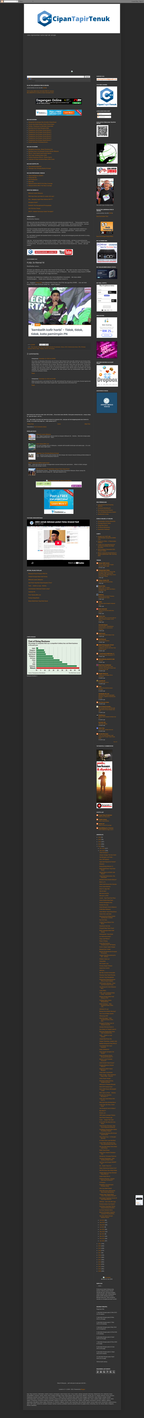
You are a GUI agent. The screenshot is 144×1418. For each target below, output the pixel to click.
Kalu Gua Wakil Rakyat (105, 1188)
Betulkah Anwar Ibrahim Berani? (108, 879)
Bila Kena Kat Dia (104, 893)
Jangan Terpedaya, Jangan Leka (108, 1041)
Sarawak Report (103, 625)
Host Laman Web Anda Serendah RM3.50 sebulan (40, 91)
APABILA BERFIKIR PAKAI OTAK (106, 635)
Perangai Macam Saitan (104, 523)
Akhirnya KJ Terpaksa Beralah (107, 1084)
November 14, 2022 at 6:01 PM (47, 378)
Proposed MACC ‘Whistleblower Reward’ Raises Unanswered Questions (106, 628)
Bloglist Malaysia (103, 673)
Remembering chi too (104, 682)
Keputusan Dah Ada (104, 926)
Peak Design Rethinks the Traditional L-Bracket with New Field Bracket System (107, 648)
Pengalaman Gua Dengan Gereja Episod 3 (39, 134)
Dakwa (62, 347)
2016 (99, 1255)
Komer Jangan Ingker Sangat (107, 947)
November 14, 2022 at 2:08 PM (47, 358)
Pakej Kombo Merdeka (104, 640)
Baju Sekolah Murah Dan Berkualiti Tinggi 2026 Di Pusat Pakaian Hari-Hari (107, 710)
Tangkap (42, 348)
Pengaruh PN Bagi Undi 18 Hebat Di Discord (106, 1024)
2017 (99, 1252)
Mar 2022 (102, 1236)
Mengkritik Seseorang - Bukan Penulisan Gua (40, 149)
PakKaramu (102, 633)
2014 (99, 1259)
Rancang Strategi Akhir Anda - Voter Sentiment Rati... (107, 1032)
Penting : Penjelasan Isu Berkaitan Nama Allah (40, 126)
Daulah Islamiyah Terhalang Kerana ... (38, 142)
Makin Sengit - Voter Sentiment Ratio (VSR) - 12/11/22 (107, 1075)
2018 (99, 1250)
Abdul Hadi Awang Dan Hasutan (108, 884)
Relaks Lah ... (103, 1113)
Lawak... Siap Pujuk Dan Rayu (107, 898)
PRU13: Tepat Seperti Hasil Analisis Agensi (39, 153)
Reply (33, 373)
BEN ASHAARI (103, 609)
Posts (100, 114)
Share (137, 1203)
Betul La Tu (102, 882)
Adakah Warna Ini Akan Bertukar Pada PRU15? (108, 1173)
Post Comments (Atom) (40, 427)
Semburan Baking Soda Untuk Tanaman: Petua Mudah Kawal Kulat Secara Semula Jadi (107, 668)
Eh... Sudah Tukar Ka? (105, 1166)
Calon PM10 (102, 990)
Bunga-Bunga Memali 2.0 (106, 866)
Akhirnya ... (102, 970)
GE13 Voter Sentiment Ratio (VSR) (37, 155)
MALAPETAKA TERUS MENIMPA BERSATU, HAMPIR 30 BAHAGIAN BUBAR (107, 697)
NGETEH (101, 660)
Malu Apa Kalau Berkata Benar (107, 1102)
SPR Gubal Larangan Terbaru (107, 1115)
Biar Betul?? (102, 1110)
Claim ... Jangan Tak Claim (106, 1120)
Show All (115, 741)
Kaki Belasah (102, 639)
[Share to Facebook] (46, 345)
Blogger (83, 1389)
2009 (99, 1271)
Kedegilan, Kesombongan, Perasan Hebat (106, 1185)
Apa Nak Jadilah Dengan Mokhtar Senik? (106, 1216)
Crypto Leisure (103, 819)
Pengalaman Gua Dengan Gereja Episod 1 (39, 130)
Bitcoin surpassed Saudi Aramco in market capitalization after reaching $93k (107, 554)
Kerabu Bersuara (103, 734)
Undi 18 (46, 348)
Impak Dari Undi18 (104, 968)
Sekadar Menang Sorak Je (106, 1027)
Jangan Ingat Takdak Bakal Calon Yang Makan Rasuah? (107, 1195)
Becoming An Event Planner (105, 510)
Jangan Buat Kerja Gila (105, 1039)
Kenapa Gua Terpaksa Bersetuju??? (105, 1095)
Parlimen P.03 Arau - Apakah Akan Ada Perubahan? (107, 1179)
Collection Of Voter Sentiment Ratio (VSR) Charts (41, 159)
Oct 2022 (102, 1220)
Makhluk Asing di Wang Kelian (106, 581)
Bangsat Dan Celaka (104, 949)
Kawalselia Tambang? (104, 529)
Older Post (87, 424)
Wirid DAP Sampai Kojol (105, 1086)
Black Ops (31, 181)
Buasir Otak (102, 586)
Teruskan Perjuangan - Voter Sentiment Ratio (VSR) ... (107, 1159)
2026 (99, 837)
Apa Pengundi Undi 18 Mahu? (107, 1108)
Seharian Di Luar (104, 1009)
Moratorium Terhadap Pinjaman (107, 1156)
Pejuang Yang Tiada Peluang (107, 975)
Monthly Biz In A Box (103, 514)
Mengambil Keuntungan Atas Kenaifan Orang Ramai (42, 122)
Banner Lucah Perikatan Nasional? (105, 1059)
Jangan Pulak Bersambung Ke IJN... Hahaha (107, 956)
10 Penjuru (102, 1182)
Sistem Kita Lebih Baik (105, 914)
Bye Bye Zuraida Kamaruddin (107, 972)
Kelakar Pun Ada (103, 905)
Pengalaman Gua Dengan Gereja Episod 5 (39, 138)
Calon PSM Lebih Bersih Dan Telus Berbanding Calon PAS (107, 1143)
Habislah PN (31, 592)
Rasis (37, 348)
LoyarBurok (102, 681)
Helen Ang (101, 728)
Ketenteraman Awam (73, 347)
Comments (102, 117)
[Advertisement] (62, 61)
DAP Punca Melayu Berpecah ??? (107, 655)
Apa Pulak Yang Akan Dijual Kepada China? (40, 582)
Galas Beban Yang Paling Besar (108, 911)
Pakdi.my (101, 594)
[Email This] (40, 345)
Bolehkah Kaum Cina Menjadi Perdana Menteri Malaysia (43, 151)
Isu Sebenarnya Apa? (105, 936)
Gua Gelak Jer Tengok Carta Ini (107, 1029)
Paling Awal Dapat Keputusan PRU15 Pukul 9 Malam (107, 980)
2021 (99, 1243)
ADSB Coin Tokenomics (104, 816)
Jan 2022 (102, 1241)
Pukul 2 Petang (103, 941)
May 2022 (102, 1231)
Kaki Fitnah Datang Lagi (105, 1117)
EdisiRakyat (102, 715)
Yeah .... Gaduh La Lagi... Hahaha (37, 585)
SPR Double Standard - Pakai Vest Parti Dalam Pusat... (107, 984)
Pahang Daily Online (104, 570)
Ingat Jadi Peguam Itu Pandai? (107, 861)
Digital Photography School (106, 645)
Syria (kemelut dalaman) (34, 166)
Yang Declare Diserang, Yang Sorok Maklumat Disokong (107, 1126)
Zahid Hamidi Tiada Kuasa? (106, 1063)
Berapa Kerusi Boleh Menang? (107, 1011)
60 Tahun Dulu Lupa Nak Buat (107, 1140)
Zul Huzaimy (52, 348)
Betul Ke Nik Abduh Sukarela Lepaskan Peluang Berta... (107, 1213)
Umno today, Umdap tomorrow (106, 729)
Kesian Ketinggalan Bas (105, 902)
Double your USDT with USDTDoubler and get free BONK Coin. (107, 538)
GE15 (66, 347)
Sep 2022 (102, 1222)
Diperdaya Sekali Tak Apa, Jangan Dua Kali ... (106, 1081)
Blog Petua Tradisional (105, 665)
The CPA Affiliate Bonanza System (107, 512)
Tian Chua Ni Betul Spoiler (106, 1013)
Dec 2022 (102, 848)
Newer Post (30, 424)
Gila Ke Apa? (102, 891)
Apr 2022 (102, 1234)
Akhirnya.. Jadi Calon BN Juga (107, 1201)
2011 (99, 1266)
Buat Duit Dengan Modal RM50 (104, 236)
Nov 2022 (102, 850)
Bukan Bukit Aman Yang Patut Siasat (38, 601)
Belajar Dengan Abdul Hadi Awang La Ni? (106, 997)
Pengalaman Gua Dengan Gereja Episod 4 (39, 136)
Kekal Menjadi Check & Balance (108, 907)
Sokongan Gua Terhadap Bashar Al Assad (39, 168)
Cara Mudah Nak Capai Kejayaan (105, 1046)
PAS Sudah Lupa (104, 963)
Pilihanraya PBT (103, 1016)
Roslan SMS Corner (104, 563)
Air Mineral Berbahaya (104, 527)
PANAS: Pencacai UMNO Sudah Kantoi (38, 463)
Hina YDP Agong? (104, 859)
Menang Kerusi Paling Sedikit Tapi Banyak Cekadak (107, 917)
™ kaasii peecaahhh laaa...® (106, 653)
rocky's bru (102, 616)
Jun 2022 (102, 1229)
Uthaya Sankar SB (104, 580)
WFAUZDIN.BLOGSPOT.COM (106, 659)
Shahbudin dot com (104, 693)
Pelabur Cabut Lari (104, 959)
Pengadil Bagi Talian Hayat (106, 928)
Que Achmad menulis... (105, 706)
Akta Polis (40, 347)
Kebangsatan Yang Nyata (106, 934)
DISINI (44, 88)
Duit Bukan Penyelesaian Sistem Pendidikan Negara (108, 1130)
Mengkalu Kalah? (33, 202)
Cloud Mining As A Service (106, 828)
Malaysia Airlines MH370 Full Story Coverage (40, 183)
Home (59, 424)
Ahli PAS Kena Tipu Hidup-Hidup (108, 1170)
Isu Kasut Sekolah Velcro (106, 1210)
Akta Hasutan (34, 347)
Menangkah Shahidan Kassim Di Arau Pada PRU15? (108, 1198)
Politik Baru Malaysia (105, 909)
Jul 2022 (102, 1227)
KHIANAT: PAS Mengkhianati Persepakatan (39, 205)
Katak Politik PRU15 (104, 1176)
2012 (99, 1264)
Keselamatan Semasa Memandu (106, 521)
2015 (99, 1257)
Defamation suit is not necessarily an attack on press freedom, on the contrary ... (107, 619)
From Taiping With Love (42, 444)
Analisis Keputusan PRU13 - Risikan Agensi (40, 157)
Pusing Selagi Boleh (33, 598)
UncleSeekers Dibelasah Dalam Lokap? (39, 589)
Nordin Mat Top (32, 177)
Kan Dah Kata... (103, 920)
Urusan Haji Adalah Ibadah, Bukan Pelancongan (41, 124)
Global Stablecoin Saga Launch (106, 829)
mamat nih (39, 282)
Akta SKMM (46, 347)
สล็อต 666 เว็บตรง (103, 723)
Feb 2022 (102, 1238)
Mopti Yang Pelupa (104, 1150)
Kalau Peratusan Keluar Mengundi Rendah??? (106, 1056)
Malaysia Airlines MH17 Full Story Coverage (40, 185)
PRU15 (34, 348)
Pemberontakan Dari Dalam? (107, 1204)
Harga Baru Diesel (103, 525)
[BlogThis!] (42, 345)
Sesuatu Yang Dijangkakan (106, 977)
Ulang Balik (102, 961)
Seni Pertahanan (32, 179)
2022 (99, 846)
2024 (99, 841)
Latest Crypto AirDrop (104, 821)
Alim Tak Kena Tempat (34, 208)
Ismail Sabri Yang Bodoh (106, 1072)
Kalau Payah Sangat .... (105, 1078)
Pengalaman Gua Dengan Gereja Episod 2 (39, 132)
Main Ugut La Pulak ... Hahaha (107, 1092)
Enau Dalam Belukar (104, 886)
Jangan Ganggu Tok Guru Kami (107, 855)
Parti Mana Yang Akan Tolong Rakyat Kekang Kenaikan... (107, 1207)
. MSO (100, 602)
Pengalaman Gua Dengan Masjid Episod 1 (39, 140)
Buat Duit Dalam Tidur (102, 216)
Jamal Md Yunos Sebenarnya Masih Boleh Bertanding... (107, 1191)
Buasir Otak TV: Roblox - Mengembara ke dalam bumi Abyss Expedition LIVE (107, 589)
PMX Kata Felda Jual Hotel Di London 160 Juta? (41, 196)
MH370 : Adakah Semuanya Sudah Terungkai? (40, 211)
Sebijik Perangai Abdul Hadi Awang (37, 576)
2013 (99, 1262)
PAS (79, 347)
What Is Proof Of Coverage (105, 825)
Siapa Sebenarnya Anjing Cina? (108, 1168)
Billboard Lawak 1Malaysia (35, 193)
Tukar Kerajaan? (103, 852)
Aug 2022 (102, 1225)
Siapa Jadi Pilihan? (104, 938)
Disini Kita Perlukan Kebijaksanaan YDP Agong (107, 944)
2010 (99, 1268)
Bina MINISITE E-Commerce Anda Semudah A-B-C (40, 92)
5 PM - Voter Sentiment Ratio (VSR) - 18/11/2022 (107, 993)
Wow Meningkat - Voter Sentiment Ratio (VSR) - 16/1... (106, 1020)
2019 (99, 1248)
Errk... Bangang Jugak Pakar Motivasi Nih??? (40, 199)
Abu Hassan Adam (104, 702)
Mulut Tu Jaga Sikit (104, 889)
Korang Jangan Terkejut (105, 966)
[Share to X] (44, 345)
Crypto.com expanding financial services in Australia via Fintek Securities (106, 546)
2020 (99, 1246)
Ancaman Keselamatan (54, 347)
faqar (100, 686)
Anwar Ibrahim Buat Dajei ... (106, 900)
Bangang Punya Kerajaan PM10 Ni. (37, 573)
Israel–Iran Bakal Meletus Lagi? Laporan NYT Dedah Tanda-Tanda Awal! (107, 737)
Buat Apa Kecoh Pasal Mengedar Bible (38, 128)
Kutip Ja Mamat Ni (104, 1049)
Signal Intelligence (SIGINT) (35, 175)
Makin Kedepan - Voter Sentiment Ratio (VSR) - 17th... (106, 1005)
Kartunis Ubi (102, 722)
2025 (99, 839)
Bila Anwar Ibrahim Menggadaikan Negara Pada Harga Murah (53, 469)
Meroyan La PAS (103, 895)
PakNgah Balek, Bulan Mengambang (105, 1001)
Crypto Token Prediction (105, 815)
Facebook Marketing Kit (104, 508)
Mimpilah (101, 864)
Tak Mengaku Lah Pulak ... (106, 857)
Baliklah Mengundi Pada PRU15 (108, 1043)
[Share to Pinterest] (48, 345)
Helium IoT (101, 823)
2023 (99, 844)
